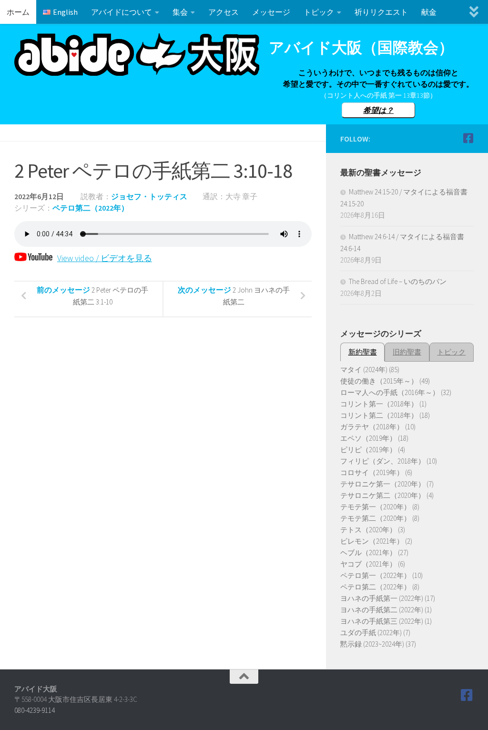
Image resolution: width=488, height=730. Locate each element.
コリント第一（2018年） (379, 403)
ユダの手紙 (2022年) (371, 632)
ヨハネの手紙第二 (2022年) (381, 609)
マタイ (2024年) (363, 369)
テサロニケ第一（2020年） (382, 483)
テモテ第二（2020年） (375, 518)
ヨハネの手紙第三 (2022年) (381, 621)
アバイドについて (121, 12)
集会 (180, 12)
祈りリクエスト (381, 12)
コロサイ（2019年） (372, 472)
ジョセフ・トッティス (149, 196)
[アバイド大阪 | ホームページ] (136, 54)
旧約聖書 (407, 351)
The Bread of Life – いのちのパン (398, 281)
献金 (429, 12)
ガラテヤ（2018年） (372, 426)
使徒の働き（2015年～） (379, 380)
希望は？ (378, 110)
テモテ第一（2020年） (375, 506)
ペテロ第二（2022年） (90, 208)
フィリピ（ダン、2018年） (382, 461)
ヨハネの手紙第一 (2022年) (381, 598)
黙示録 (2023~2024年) (372, 644)
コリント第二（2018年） (379, 415)
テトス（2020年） (368, 529)
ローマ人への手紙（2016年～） (389, 392)
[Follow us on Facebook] (468, 138)
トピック (319, 12)
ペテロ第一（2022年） (375, 575)
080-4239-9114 (34, 710)
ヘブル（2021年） (368, 552)
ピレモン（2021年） (372, 541)
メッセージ (271, 12)
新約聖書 (362, 351)
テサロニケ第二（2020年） (382, 495)
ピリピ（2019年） (368, 449)
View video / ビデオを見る (104, 258)
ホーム (18, 12)
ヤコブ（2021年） (368, 563)
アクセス (223, 12)
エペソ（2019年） (368, 438)
